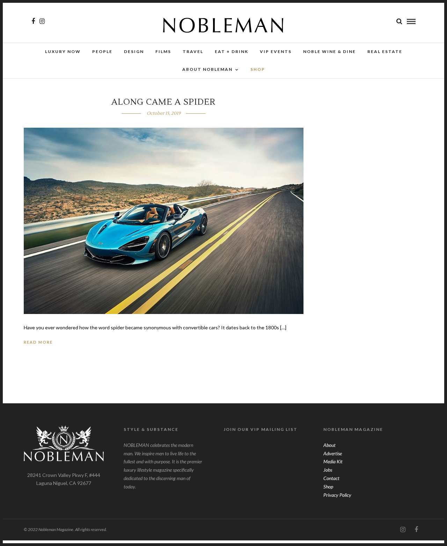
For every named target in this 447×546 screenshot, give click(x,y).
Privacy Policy (337, 495)
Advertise (332, 453)
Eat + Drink (231, 51)
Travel (193, 51)
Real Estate (384, 51)
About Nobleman (207, 69)
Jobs (327, 470)
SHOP (257, 69)
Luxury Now (63, 51)
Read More (38, 342)
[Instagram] (42, 21)
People (102, 51)
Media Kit (333, 461)
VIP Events (276, 51)
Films (163, 51)
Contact (331, 478)
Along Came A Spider (163, 102)
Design (134, 51)
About (329, 445)
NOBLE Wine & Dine (329, 51)
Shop (328, 486)
